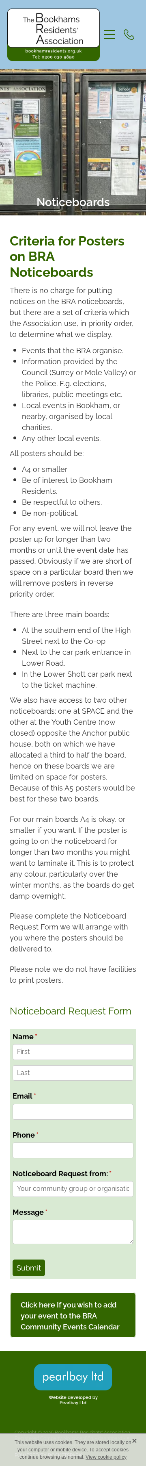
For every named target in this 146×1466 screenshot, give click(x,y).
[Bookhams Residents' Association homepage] (53, 34)
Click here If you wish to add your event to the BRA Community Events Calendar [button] (70, 1315)
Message (46, 1212)
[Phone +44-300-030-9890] (129, 34)
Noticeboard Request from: (73, 1173)
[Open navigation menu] (109, 34)
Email (40, 1096)
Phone (41, 1135)
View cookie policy (106, 1457)
